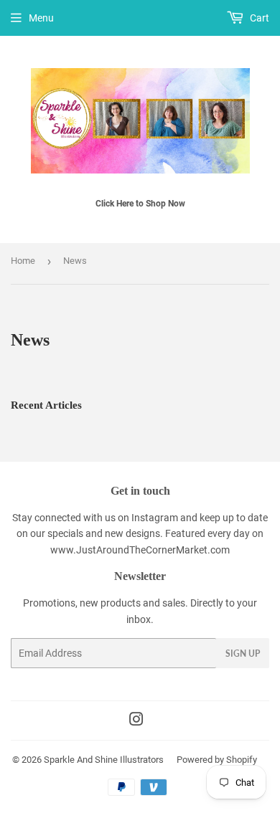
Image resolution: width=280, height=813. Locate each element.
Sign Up (242, 653)
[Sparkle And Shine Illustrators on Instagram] (136, 721)
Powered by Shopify (217, 759)
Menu (41, 18)
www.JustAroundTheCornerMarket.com (140, 550)
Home (23, 260)
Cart (258, 18)
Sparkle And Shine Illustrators (104, 759)
